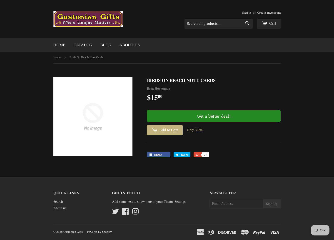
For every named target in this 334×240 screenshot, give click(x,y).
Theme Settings (175, 201)
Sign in (246, 12)
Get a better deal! (214, 116)
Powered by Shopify (99, 231)
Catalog (82, 45)
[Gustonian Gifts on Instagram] (135, 213)
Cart (272, 23)
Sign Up (272, 203)
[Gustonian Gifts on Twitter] (115, 213)
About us (129, 45)
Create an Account (269, 12)
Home (59, 45)
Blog (105, 45)
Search (58, 201)
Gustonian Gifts (73, 231)
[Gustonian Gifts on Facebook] (125, 213)
